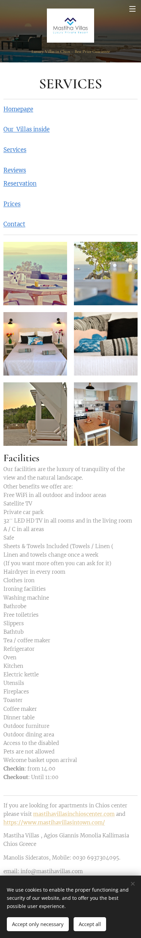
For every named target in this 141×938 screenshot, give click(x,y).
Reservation (20, 183)
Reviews (14, 170)
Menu (132, 8)
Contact (14, 224)
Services (14, 149)
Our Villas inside (26, 129)
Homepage (18, 109)
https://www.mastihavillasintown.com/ (54, 822)
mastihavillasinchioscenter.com (74, 814)
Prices (12, 204)
